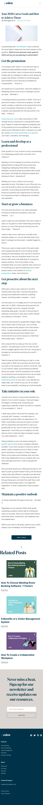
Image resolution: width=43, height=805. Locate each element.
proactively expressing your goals (23, 133)
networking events (9, 380)
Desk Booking (5, 745)
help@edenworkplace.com (8, 784)
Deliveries (3, 753)
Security (3, 771)
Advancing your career (10, 119)
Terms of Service (5, 793)
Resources (4, 766)
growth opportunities (10, 444)
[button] (40, 3)
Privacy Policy (5, 791)
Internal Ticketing (6, 755)
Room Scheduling (6, 748)
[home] (7, 4)
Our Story (3, 768)
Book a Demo (21, 537)
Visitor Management (6, 750)
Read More (4, 590)
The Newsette (21, 46)
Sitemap (3, 773)
